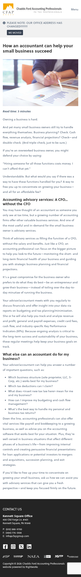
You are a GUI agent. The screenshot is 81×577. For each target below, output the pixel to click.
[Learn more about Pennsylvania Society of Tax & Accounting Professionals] (18, 556)
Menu (74, 9)
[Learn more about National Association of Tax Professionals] (6, 556)
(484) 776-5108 (14, 532)
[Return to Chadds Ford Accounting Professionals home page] (32, 9)
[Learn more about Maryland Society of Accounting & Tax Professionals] (59, 556)
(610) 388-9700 (14, 529)
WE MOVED (14, 32)
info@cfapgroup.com (17, 536)
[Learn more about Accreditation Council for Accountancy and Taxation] (72, 556)
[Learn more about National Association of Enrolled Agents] (34, 556)
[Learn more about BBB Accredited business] (47, 556)
